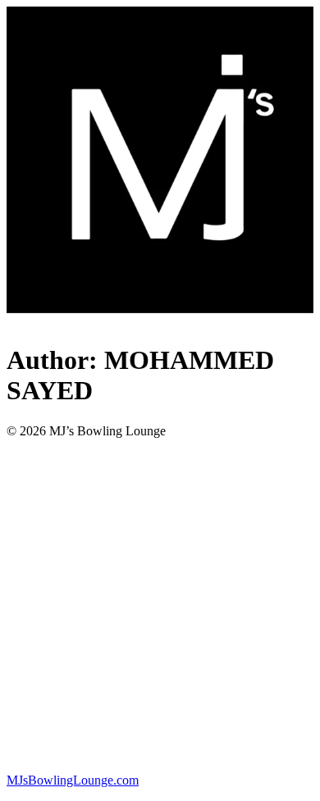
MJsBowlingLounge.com (73, 780)
